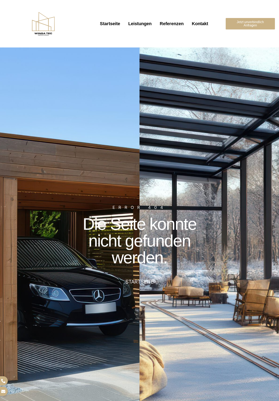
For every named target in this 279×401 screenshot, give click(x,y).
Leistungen (140, 23)
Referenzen (172, 23)
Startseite (110, 23)
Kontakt (200, 23)
